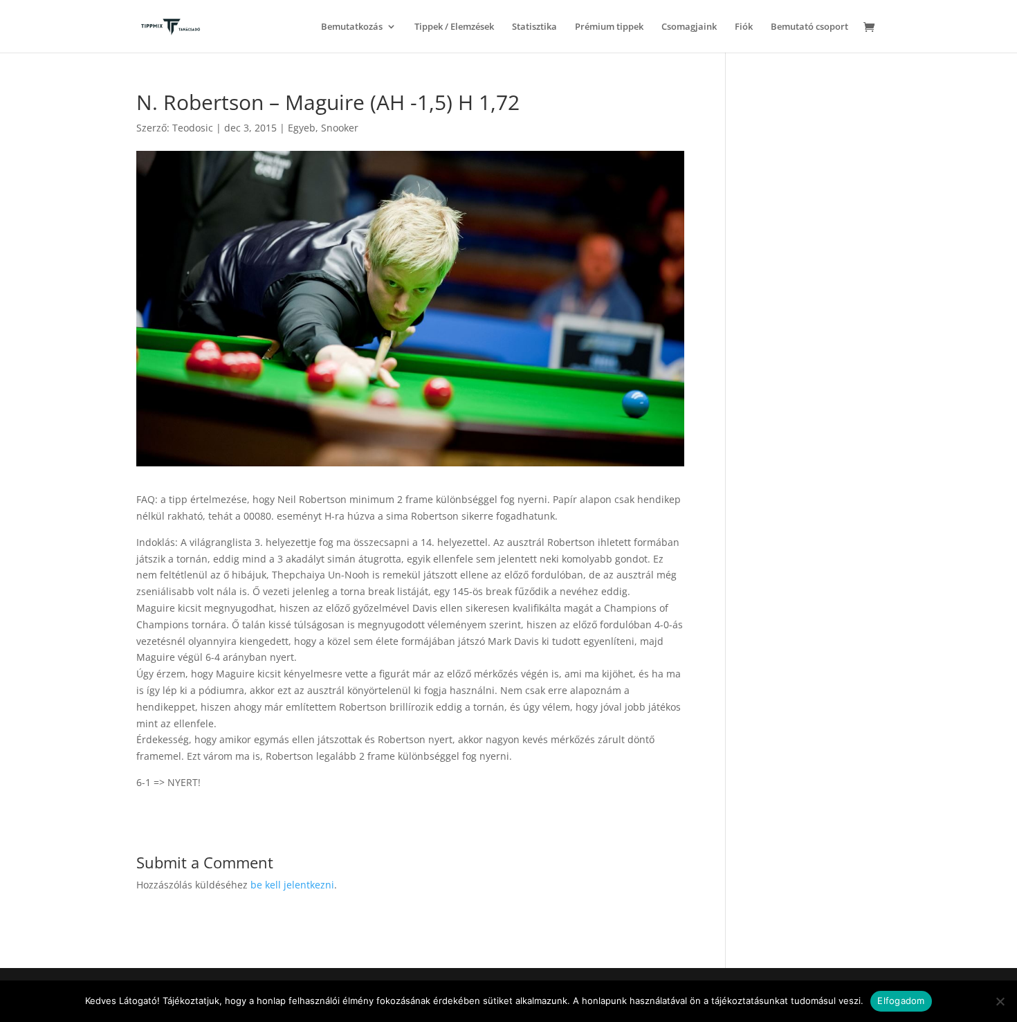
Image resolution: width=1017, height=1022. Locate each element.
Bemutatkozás (352, 27)
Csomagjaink (689, 27)
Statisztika (534, 27)
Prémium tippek (609, 27)
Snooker (339, 127)
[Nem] (1000, 1001)
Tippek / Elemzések (454, 27)
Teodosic (192, 127)
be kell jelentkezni (292, 884)
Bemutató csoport (809, 27)
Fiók (744, 27)
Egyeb (301, 127)
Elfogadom (900, 1000)
